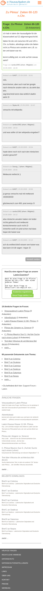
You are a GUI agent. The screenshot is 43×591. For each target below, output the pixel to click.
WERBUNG (6, 588)
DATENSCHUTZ (8, 559)
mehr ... (7, 348)
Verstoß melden (33, 259)
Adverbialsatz (10, 318)
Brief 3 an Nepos (11, 376)
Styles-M (15, 105)
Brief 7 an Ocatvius (12, 362)
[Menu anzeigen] (37, 3)
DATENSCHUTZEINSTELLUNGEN (15, 563)
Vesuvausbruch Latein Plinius (17, 311)
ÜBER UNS (6, 575)
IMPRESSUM (7, 567)
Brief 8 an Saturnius (12, 373)
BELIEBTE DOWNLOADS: (13, 476)
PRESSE (5, 584)
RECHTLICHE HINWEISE (11, 555)
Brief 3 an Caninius (12, 366)
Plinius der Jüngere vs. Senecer (17, 328)
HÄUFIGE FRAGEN (9, 551)
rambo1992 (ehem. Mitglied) (22, 65)
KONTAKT (6, 580)
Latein (4, 389)
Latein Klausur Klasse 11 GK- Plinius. (20, 321)
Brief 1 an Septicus (12, 369)
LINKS (4, 571)
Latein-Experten (20, 275)
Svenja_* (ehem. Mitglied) (22, 167)
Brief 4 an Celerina (12, 359)
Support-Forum (29, 386)
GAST (14, 75)
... (5, 469)
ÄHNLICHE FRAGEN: (11, 398)
